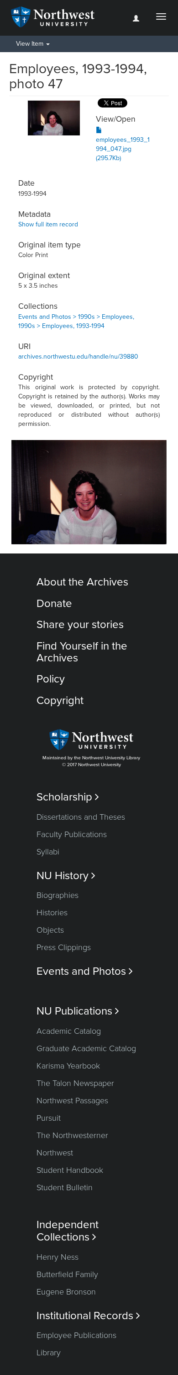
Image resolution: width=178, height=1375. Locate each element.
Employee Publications (76, 1335)
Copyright (60, 700)
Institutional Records (88, 1315)
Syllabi (48, 852)
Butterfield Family (67, 1274)
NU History (66, 875)
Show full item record (48, 224)
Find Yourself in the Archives (82, 652)
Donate (54, 603)
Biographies (58, 895)
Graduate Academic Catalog (86, 1048)
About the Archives (82, 582)
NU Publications (78, 1011)
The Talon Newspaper (75, 1083)
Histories (52, 913)
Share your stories (80, 624)
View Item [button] (30, 44)
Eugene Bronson (66, 1292)
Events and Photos (85, 971)
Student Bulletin (65, 1187)
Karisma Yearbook (68, 1066)
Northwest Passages (72, 1101)
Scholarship (68, 797)
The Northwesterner (72, 1135)
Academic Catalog (69, 1031)
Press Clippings (64, 947)
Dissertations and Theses (81, 817)
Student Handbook (70, 1170)
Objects (50, 930)
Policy (51, 679)
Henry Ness (58, 1257)
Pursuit (49, 1118)
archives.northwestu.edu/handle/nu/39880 (78, 356)
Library (49, 1353)
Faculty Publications (72, 834)
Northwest (55, 1153)
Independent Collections (68, 1231)
